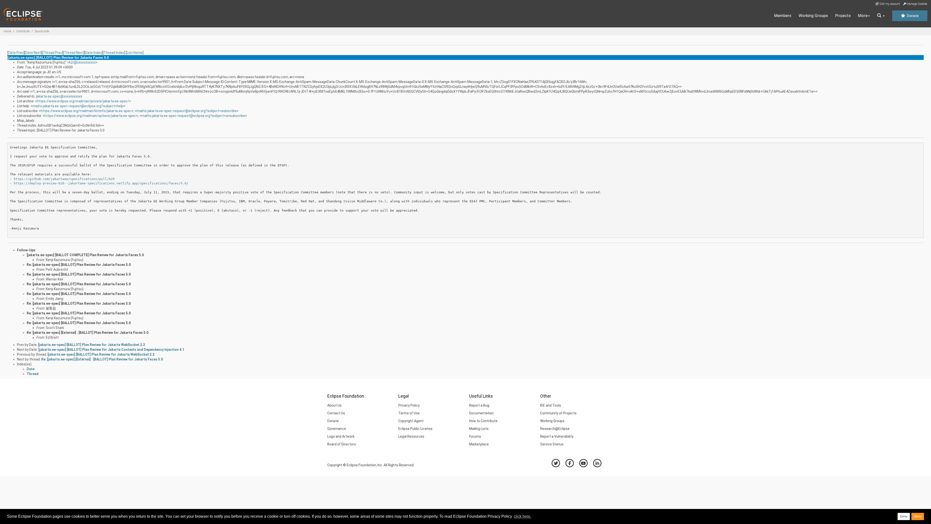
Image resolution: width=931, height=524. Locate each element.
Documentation (481, 413)
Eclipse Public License (415, 429)
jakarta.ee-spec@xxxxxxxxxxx (59, 96)
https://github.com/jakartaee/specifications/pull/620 (64, 179)
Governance (336, 429)
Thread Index (114, 53)
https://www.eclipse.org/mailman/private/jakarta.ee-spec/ (83, 101)
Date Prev (16, 53)
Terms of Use (409, 413)
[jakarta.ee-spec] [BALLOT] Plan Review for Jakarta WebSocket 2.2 (91, 345)
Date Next (33, 53)
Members (782, 15)
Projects (843, 15)
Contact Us (336, 413)
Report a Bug (479, 405)
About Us (334, 405)
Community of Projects (558, 413)
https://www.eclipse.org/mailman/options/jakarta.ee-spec (90, 116)
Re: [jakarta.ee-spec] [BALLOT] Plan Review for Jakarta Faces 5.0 (79, 265)
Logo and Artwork (340, 436)
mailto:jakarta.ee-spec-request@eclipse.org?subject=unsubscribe (193, 116)
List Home (135, 53)
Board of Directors (341, 444)
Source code (42, 31)
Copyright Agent (411, 421)
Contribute (23, 31)
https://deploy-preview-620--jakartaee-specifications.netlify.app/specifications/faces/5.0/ (101, 183)
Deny (903, 516)
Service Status (551, 444)
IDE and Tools (550, 405)
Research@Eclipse (555, 429)
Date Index (93, 53)
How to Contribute (483, 421)
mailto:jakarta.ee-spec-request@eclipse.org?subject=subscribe (187, 111)
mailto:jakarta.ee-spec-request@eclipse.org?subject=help (77, 106)
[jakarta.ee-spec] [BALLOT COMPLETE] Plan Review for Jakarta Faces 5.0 (85, 255)
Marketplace (479, 444)
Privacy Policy (409, 405)
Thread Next (73, 53)
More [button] (862, 15)
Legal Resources (411, 436)
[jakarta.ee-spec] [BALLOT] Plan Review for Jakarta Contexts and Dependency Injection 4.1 (111, 350)
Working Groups (813, 15)
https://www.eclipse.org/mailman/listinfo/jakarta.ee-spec (86, 111)
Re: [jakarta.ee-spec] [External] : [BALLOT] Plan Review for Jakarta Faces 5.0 (87, 333)
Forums (475, 436)
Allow (917, 516)
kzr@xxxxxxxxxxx (82, 62)
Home (7, 31)
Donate (912, 16)
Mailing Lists (479, 429)
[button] (881, 15)
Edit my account (889, 4)
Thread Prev (52, 53)
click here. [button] (522, 516)
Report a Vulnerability (556, 436)
